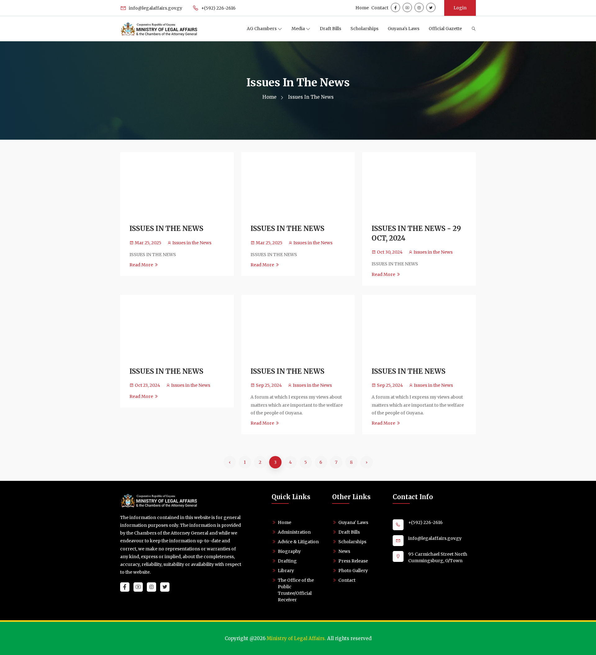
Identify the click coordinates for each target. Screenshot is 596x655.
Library (286, 570)
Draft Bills (330, 28)
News (344, 551)
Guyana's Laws (403, 28)
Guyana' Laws (353, 522)
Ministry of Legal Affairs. (296, 638)
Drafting (287, 561)
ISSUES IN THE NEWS (166, 228)
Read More (141, 265)
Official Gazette (445, 28)
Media (298, 28)
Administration (294, 532)
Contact (379, 8)
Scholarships (364, 28)
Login (460, 8)
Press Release (353, 561)
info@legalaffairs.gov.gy (155, 8)
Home (362, 8)
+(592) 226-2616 (218, 8)
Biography (289, 551)
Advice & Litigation (298, 541)
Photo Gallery (353, 570)
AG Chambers (262, 28)
